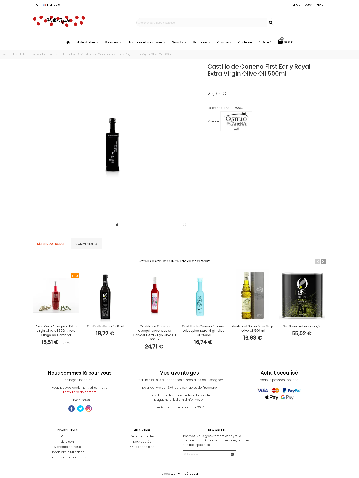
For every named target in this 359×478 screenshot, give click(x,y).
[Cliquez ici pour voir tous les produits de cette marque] (236, 121)
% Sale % (266, 42)
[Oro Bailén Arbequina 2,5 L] (302, 295)
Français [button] (53, 4)
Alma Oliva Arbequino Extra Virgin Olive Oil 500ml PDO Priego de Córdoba (56, 330)
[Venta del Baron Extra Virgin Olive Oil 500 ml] (253, 295)
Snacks (178, 42)
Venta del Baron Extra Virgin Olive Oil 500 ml (253, 328)
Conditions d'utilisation (67, 452)
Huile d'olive (85, 42)
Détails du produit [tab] (51, 244)
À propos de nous (67, 447)
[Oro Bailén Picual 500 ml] (105, 295)
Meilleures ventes (142, 436)
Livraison (67, 442)
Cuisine (223, 42)
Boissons (112, 42)
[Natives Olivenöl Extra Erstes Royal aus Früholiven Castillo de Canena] (185, 224)
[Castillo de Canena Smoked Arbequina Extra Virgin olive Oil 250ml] (204, 295)
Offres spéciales (142, 447)
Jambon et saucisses (145, 42)
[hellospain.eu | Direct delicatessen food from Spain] (59, 23)
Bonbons (200, 42)
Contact (67, 436)
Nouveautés (142, 442)
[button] (320, 4)
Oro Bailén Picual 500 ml (105, 326)
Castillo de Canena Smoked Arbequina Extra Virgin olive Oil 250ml (203, 330)
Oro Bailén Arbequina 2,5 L (302, 326)
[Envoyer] (232, 454)
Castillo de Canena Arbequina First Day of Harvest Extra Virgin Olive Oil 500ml (154, 332)
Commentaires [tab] (86, 244)
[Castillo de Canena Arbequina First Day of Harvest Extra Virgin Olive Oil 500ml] (154, 295)
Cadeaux (245, 42)
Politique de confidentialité (67, 457)
